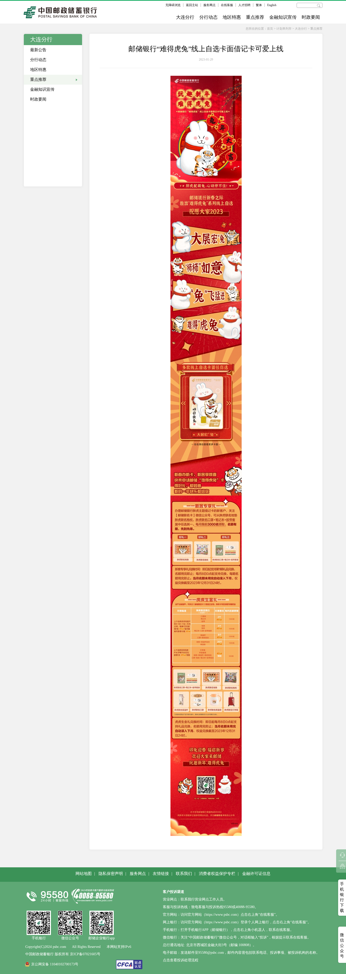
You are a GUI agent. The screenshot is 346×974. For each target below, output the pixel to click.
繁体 (259, 5)
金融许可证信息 (256, 873)
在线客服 (227, 5)
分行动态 (208, 17)
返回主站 (192, 5)
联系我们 (184, 873)
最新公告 (38, 50)
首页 (270, 28)
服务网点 (209, 5)
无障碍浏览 (173, 5)
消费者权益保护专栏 (217, 873)
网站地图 (83, 873)
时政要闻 (311, 17)
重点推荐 (255, 17)
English (271, 5)
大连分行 (185, 17)
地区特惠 (232, 17)
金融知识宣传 (283, 17)
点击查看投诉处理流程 (180, 960)
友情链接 (161, 873)
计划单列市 (284, 28)
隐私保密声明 (111, 873)
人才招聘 (244, 5)
